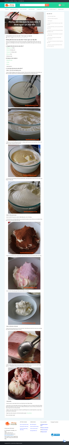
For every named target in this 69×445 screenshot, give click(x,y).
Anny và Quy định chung (24, 424)
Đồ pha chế (46, 9)
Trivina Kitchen (29, 413)
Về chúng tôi (50, 20)
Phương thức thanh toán (24, 426)
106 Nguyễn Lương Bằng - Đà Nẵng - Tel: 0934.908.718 (14, 1)
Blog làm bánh (60, 9)
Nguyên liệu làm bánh (14, 9)
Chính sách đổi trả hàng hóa (53, 18)
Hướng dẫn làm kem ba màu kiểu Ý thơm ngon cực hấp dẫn (19, 35)
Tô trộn (8, 62)
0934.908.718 (10, 432)
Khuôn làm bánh (31, 9)
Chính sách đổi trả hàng (34, 426)
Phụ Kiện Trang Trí (53, 9)
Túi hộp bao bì (39, 9)
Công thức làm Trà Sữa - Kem (22, 37)
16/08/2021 (9, 37)
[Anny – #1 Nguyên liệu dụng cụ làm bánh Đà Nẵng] (10, 5)
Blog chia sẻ (15, 37)
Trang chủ (7, 9)
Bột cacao (8, 54)
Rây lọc (8, 64)
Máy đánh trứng (9, 60)
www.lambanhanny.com (9, 435)
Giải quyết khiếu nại (33, 430)
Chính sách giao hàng (51, 16)
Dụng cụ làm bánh (23, 9)
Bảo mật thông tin (33, 424)
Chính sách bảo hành (34, 428)
